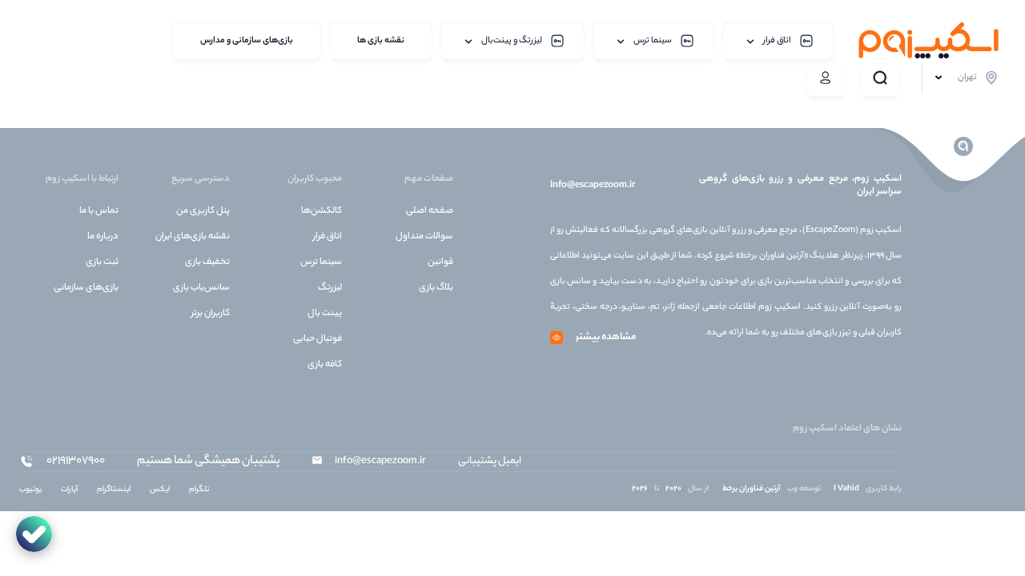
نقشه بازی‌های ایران (192, 237)
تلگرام (199, 490)
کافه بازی (325, 365)
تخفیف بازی (207, 262)
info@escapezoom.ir (592, 185)
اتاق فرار (327, 237)
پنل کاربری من (203, 211)
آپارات (69, 490)
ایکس (160, 490)
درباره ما (103, 237)
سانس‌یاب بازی (201, 288)
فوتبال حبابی (317, 339)
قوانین (440, 262)
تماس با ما (99, 211)
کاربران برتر (210, 314)
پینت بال (325, 314)
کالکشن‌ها (321, 211)
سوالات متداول (424, 237)
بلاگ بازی (436, 288)
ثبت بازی (102, 262)
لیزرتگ (330, 288)
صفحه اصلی (429, 211)
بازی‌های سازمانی (86, 288)
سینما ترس (321, 262)
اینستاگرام (114, 490)
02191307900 (75, 461)
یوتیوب (30, 490)
